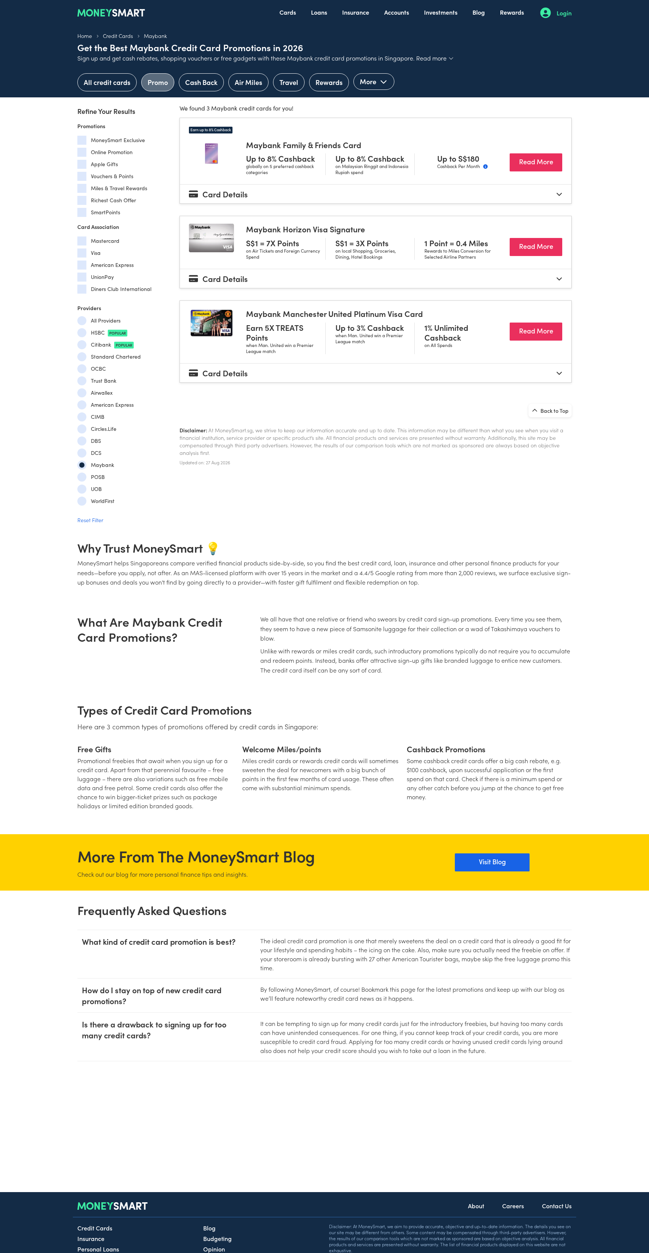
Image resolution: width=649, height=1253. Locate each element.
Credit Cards (118, 35)
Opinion (214, 1249)
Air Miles (248, 82)
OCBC (98, 368)
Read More (540, 161)
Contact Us (557, 1205)
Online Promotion (112, 152)
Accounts (396, 12)
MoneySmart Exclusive (118, 140)
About (476, 1205)
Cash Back (201, 82)
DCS (96, 452)
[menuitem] (287, 13)
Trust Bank (103, 380)
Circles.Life (103, 428)
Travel (288, 82)
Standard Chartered (116, 356)
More (369, 81)
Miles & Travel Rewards (119, 188)
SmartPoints (105, 212)
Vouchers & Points (112, 176)
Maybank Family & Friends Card (303, 144)
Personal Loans (98, 1249)
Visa (96, 252)
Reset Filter (90, 520)
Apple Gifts (104, 164)
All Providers (106, 320)
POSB (98, 476)
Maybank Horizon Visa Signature (305, 229)
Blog (478, 12)
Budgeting (217, 1238)
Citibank (111, 344)
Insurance (355, 12)
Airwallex (102, 392)
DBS (96, 440)
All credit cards (107, 82)
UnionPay (102, 276)
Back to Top (554, 410)
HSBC (108, 332)
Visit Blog (492, 861)
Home (84, 35)
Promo (158, 82)
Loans (319, 12)
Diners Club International (121, 288)
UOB (96, 488)
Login (564, 13)
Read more (435, 58)
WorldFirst (103, 501)
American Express (112, 264)
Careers (513, 1205)
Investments (440, 12)
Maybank (155, 35)
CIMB (97, 416)
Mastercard (105, 240)
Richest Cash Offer (113, 200)
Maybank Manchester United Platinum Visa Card (334, 313)
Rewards (512, 12)
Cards (287, 12)
